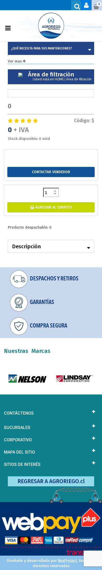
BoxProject (67, 560)
